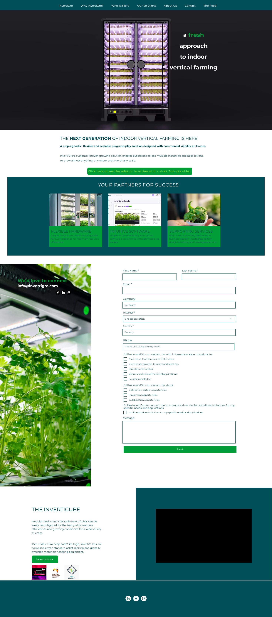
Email (126, 284)
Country (127, 326)
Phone (127, 340)
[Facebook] (58, 292)
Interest (128, 312)
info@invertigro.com (38, 286)
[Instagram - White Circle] (144, 598)
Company (129, 298)
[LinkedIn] (63, 292)
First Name (130, 270)
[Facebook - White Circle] (136, 598)
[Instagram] (69, 292)
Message (128, 418)
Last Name (189, 270)
